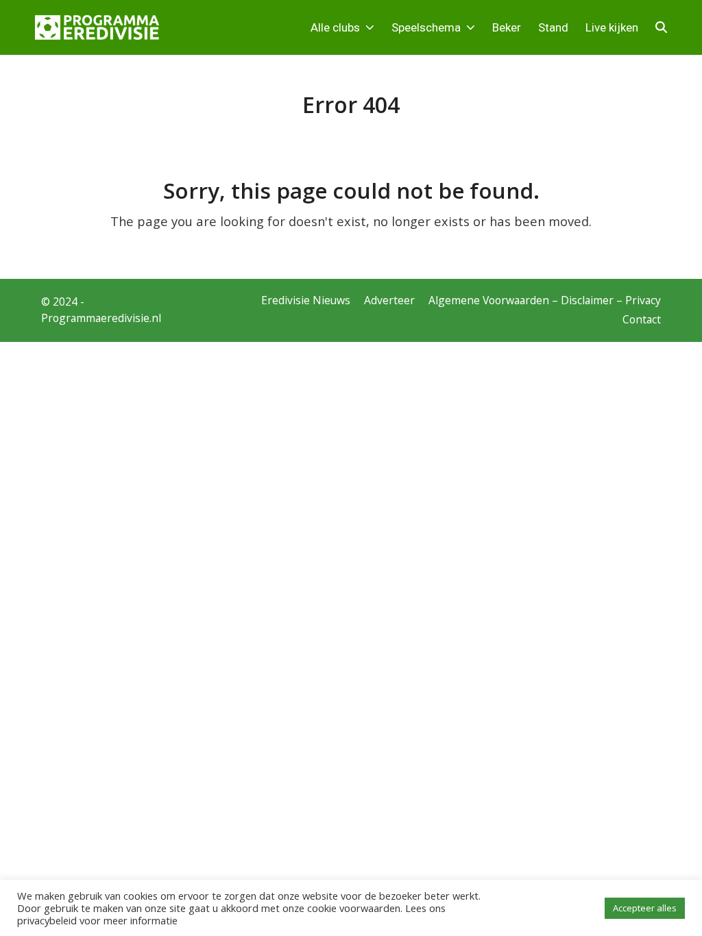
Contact (641, 319)
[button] (661, 27)
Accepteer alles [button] (645, 908)
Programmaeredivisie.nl (101, 317)
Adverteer (389, 300)
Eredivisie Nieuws (305, 300)
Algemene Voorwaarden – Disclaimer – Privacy (544, 300)
